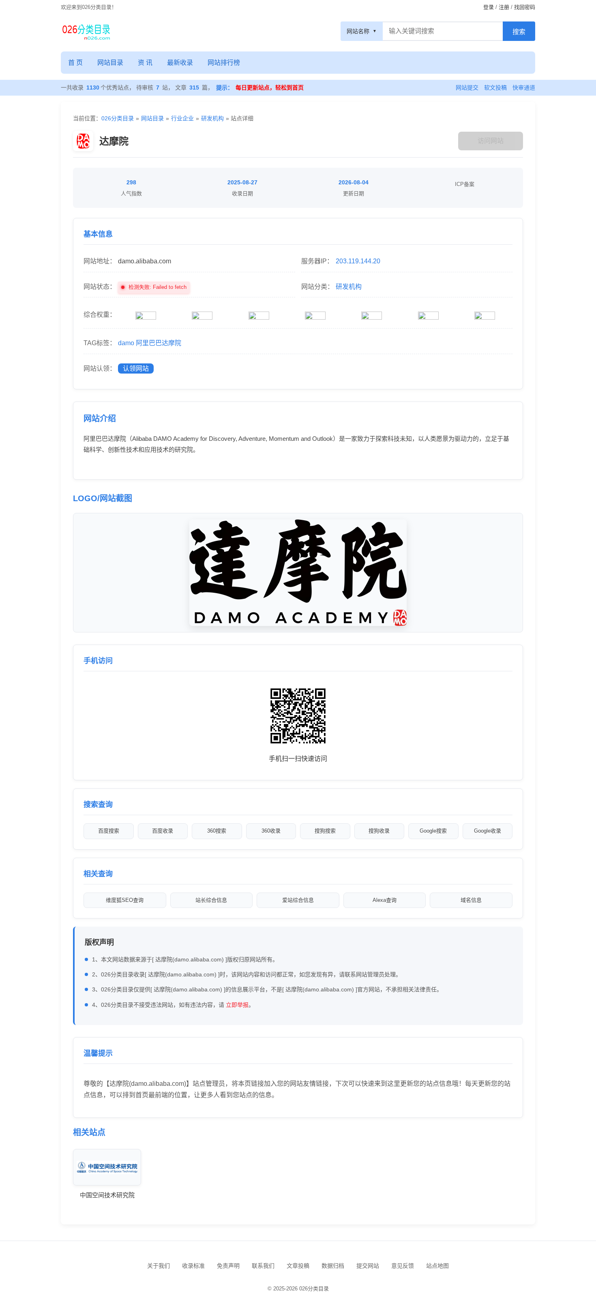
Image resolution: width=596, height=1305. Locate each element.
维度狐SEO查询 (125, 900)
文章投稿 (298, 1265)
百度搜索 (108, 831)
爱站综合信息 (298, 900)
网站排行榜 (224, 62)
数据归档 (333, 1265)
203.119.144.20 (358, 261)
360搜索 (216, 831)
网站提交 (467, 87)
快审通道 (523, 87)
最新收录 (180, 62)
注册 (504, 7)
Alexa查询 (385, 900)
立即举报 (237, 1005)
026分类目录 (117, 118)
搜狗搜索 (325, 831)
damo (126, 343)
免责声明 (228, 1265)
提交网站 (367, 1265)
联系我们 (263, 1265)
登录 (488, 7)
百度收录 (162, 831)
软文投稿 (495, 87)
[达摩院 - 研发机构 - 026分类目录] (86, 31)
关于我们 (158, 1265)
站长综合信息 (211, 900)
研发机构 (212, 118)
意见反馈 (402, 1265)
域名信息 (471, 900)
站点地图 (437, 1265)
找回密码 (524, 7)
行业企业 (182, 118)
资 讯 (145, 62)
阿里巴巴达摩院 (158, 343)
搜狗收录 (379, 831)
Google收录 (487, 831)
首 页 (75, 62)
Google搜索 (433, 831)
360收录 (271, 831)
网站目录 (110, 62)
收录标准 (193, 1265)
